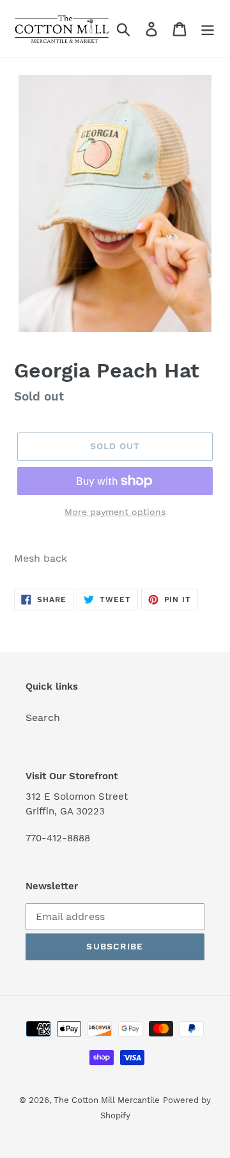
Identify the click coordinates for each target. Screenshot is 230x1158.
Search (43, 717)
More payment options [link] (115, 512)
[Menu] (208, 29)
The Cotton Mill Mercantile (107, 1100)
